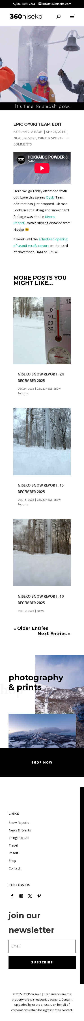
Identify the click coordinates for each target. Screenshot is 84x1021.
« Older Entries (30, 628)
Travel (13, 845)
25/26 (40, 389)
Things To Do (19, 838)
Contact (14, 868)
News (17, 138)
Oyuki (50, 197)
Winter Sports (50, 138)
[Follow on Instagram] (21, 896)
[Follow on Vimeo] (39, 896)
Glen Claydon (30, 132)
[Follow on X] (30, 896)
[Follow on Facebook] (12, 896)
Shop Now (42, 762)
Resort (30, 138)
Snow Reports (19, 822)
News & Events (20, 830)
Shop (12, 860)
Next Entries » (54, 633)
